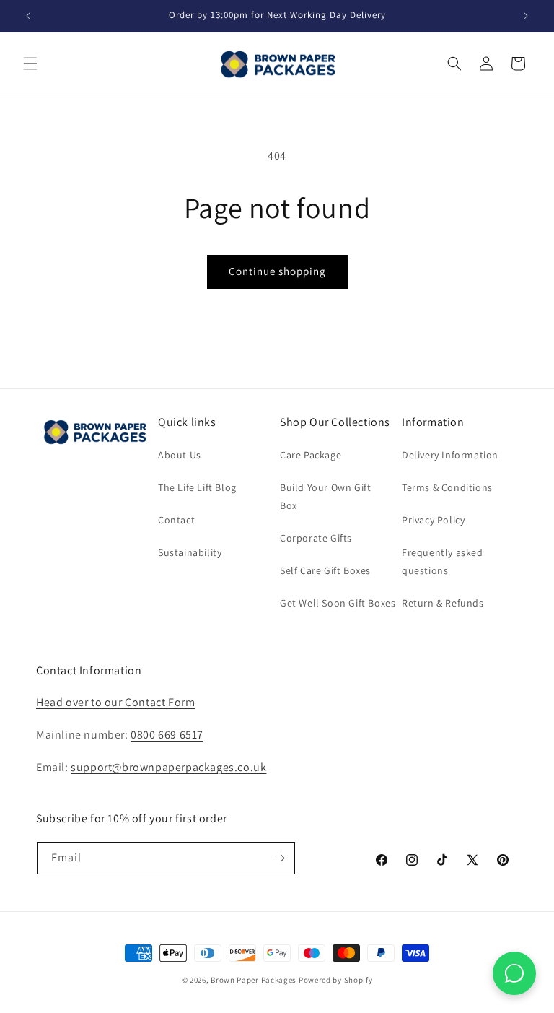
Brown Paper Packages (253, 980)
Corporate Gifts (316, 537)
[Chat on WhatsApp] (514, 973)
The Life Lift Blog (197, 487)
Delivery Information (450, 454)
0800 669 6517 (167, 734)
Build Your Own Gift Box (325, 496)
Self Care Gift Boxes (325, 570)
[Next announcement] (526, 16)
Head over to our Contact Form (115, 702)
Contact (176, 519)
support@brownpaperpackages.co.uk (168, 767)
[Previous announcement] (28, 16)
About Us (179, 454)
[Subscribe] (279, 858)
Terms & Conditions (447, 487)
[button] (30, 63)
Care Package (310, 454)
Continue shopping (277, 271)
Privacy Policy (433, 519)
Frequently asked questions (442, 561)
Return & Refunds (443, 602)
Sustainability (189, 552)
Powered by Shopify (336, 980)
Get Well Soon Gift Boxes (337, 602)
